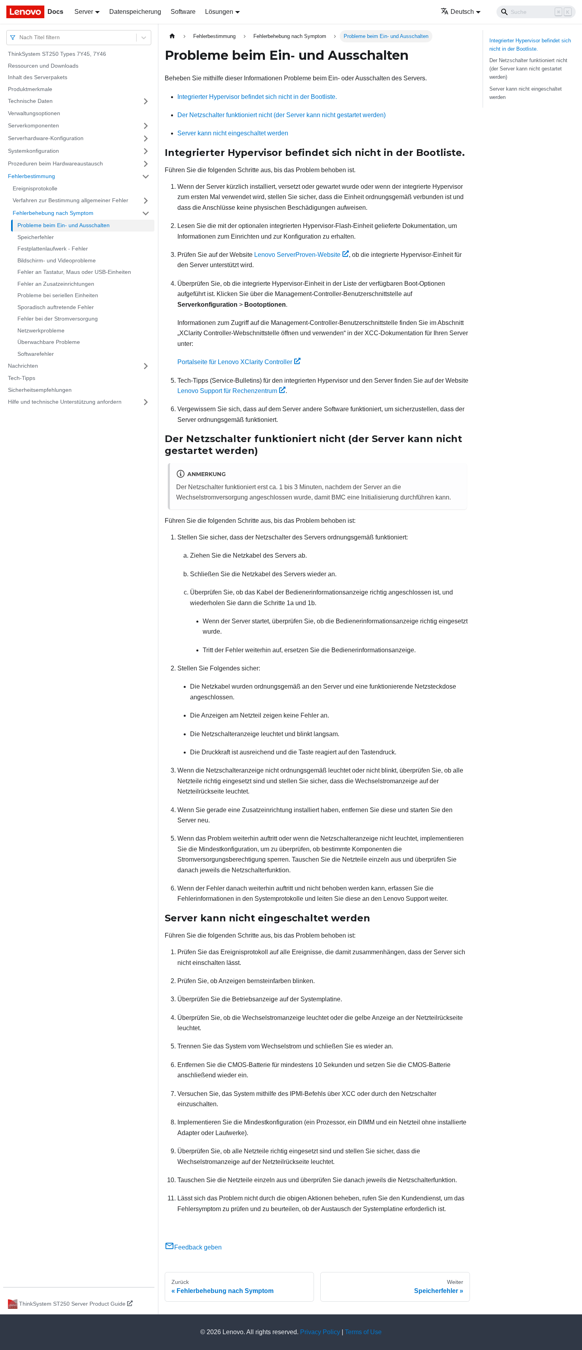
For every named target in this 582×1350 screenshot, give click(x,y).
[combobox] (20, 37)
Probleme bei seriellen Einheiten (57, 295)
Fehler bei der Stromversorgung (57, 318)
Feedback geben (198, 1247)
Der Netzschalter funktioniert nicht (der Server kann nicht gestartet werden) (281, 115)
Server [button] (83, 11)
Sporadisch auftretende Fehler (55, 307)
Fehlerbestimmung (31, 176)
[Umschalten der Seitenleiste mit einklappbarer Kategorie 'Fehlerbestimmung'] (145, 176)
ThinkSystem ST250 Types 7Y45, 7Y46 (57, 54)
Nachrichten (23, 366)
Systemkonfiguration (33, 151)
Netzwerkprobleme (41, 330)
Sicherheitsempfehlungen (40, 390)
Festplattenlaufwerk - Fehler (52, 248)
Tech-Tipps (21, 378)
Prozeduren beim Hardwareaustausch (55, 163)
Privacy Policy (320, 1332)
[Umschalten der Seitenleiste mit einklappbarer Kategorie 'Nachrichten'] (145, 366)
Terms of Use (363, 1332)
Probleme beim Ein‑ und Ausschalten (63, 225)
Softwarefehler (35, 354)
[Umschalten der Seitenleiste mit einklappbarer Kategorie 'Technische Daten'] (145, 101)
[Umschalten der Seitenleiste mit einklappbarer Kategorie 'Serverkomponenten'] (145, 126)
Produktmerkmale (30, 89)
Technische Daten (30, 101)
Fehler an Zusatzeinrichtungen (55, 284)
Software (183, 11)
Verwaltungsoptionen (34, 113)
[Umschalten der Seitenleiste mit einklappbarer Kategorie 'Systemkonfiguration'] (145, 151)
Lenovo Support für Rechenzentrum (227, 390)
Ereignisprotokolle (35, 188)
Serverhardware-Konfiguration (46, 138)
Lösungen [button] (219, 11)
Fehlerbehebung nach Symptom (53, 213)
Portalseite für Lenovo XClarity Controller (234, 362)
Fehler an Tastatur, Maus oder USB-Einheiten (74, 272)
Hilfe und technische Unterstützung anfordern (65, 402)
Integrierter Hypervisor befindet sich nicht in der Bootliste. (257, 96)
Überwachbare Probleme (48, 342)
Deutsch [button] (462, 11)
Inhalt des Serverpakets (37, 77)
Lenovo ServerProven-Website (297, 254)
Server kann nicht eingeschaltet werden (232, 133)
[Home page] (172, 36)
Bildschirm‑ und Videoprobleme (56, 260)
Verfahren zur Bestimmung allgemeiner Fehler (70, 200)
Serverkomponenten (33, 125)
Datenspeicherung (135, 11)
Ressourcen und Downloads (43, 66)
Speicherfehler (35, 237)
